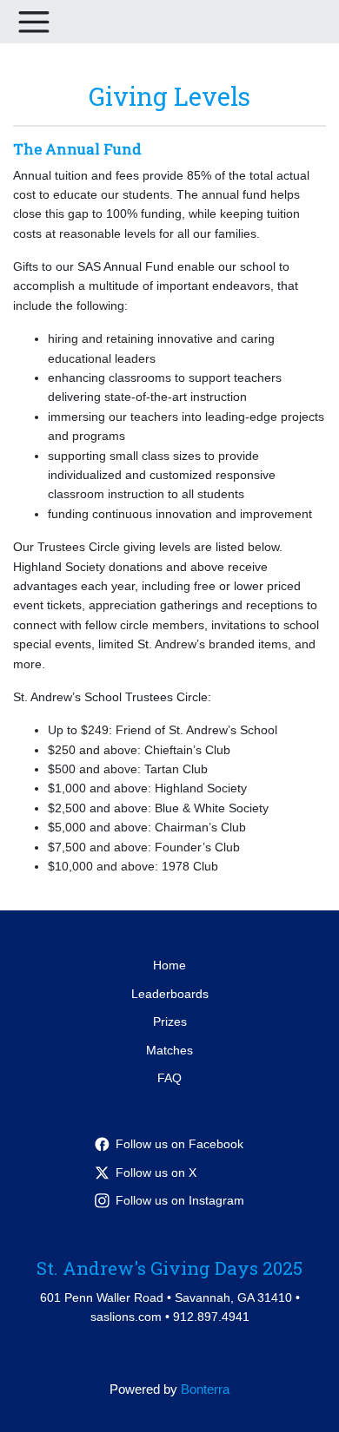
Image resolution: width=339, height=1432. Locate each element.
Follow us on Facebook (179, 1144)
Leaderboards (170, 994)
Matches (169, 1050)
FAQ (169, 1078)
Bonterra (205, 1389)
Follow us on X (156, 1172)
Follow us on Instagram (180, 1200)
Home (169, 965)
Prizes (170, 1021)
